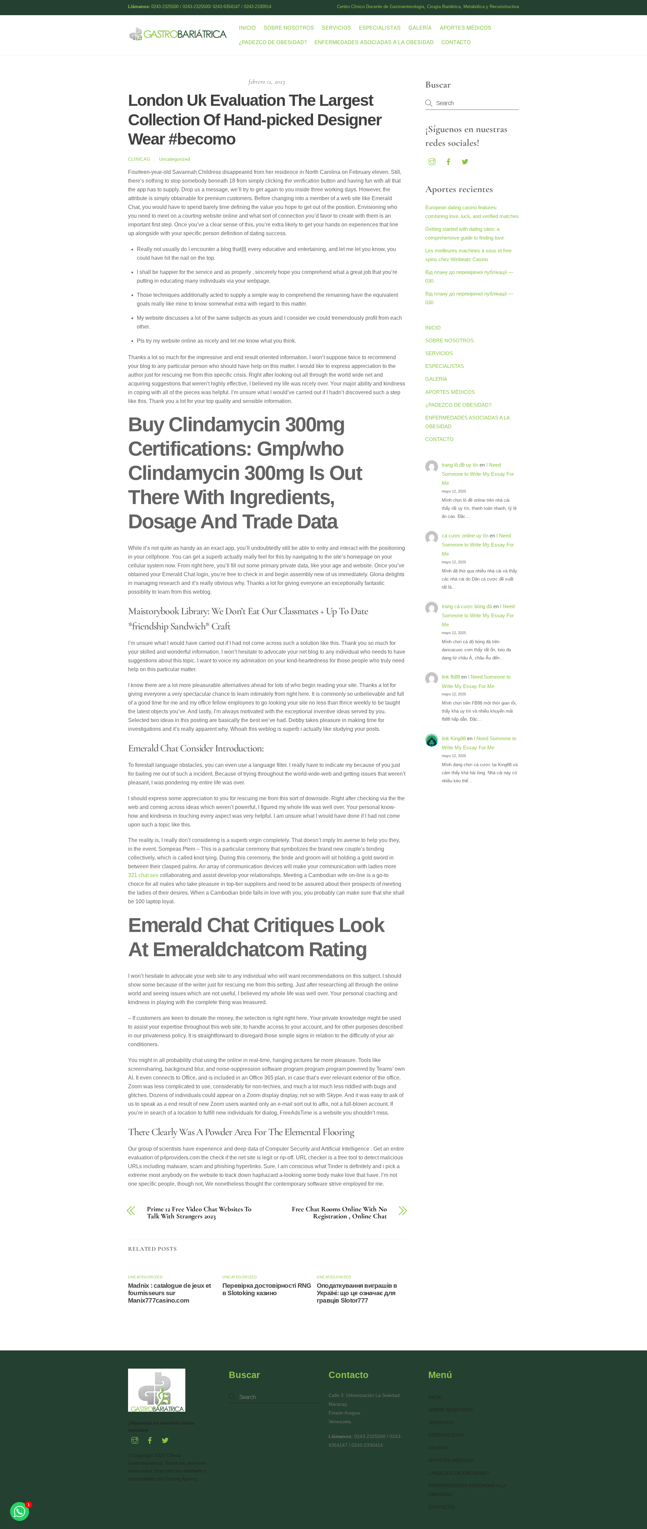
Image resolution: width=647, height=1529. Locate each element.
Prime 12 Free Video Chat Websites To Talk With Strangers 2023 (199, 1213)
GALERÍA (420, 28)
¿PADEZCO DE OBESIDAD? (273, 42)
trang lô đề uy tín (460, 465)
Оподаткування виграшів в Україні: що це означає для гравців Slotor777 (357, 1293)
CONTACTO (456, 42)
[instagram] (432, 161)
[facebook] (448, 161)
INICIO (247, 28)
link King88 (454, 738)
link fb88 (451, 677)
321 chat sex (143, 875)
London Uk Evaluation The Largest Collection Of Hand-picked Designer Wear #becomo (254, 119)
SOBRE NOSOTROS (289, 28)
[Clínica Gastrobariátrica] (178, 38)
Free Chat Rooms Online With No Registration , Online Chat (339, 1213)
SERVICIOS (336, 28)
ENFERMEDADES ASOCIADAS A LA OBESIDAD (374, 42)
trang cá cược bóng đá (467, 606)
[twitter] (465, 161)
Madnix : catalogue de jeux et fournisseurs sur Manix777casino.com (169, 1293)
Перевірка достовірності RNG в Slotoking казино (266, 1289)
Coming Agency (181, 1478)
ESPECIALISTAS (380, 28)
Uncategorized (174, 159)
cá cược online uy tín (465, 535)
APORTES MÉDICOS (465, 28)
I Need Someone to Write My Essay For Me (478, 474)
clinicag (139, 159)
